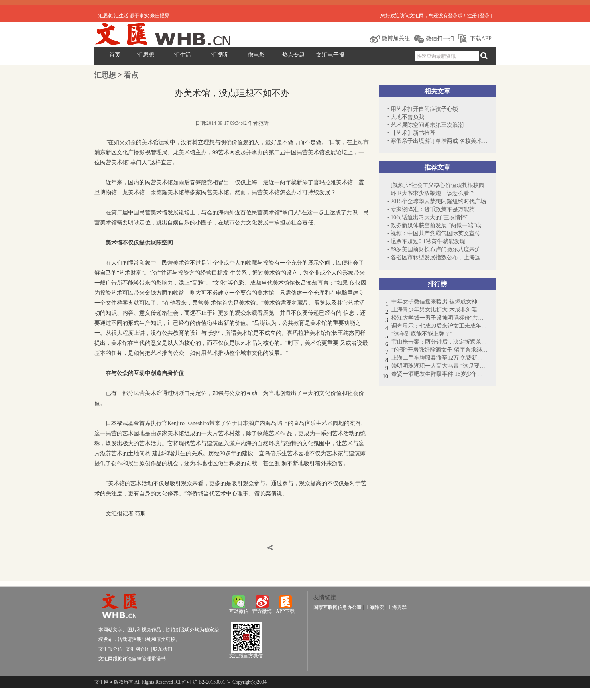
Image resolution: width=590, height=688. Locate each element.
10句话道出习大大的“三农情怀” (429, 217)
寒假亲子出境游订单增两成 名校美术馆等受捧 (439, 141)
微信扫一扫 (439, 38)
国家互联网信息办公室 (337, 607)
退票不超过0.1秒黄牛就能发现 (428, 241)
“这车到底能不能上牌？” (421, 334)
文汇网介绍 (138, 649)
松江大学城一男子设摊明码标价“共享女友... (439, 318)
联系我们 (162, 649)
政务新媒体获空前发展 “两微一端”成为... (439, 225)
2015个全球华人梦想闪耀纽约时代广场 (438, 201)
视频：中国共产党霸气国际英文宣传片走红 (439, 233)
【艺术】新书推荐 (413, 133)
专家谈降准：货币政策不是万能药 (433, 209)
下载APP (480, 38)
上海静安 (374, 607)
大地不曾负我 (407, 117)
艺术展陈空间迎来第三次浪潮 (427, 125)
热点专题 (293, 55)
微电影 (256, 55)
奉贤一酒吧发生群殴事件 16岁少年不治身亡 (439, 374)
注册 (472, 15)
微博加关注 (395, 38)
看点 (131, 75)
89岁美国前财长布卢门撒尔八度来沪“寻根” (439, 249)
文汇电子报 (330, 55)
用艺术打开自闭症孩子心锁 (424, 109)
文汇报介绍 (110, 649)
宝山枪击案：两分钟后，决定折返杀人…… (439, 342)
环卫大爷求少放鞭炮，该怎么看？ (433, 193)
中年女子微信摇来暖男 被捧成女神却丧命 (439, 302)
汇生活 (182, 55)
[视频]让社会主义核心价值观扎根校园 (437, 185)
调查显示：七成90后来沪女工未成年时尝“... (439, 326)
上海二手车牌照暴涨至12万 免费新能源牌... (439, 358)
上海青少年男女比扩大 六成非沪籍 (434, 310)
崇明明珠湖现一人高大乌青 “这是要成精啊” (439, 366)
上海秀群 (397, 607)
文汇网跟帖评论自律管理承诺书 (132, 659)
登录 (485, 15)
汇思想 (145, 55)
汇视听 (219, 55)
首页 (114, 55)
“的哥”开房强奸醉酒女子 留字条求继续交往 (439, 350)
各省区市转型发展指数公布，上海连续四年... (439, 257)
